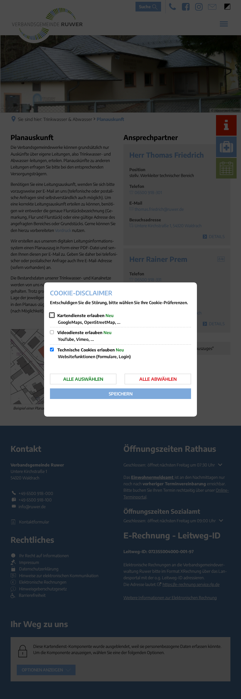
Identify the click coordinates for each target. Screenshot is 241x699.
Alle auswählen (83, 379)
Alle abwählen (158, 379)
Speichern (121, 393)
